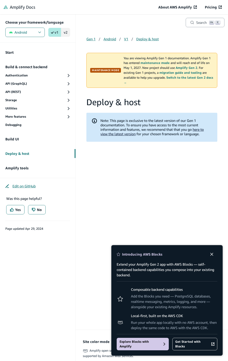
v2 (65, 32)
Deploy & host (147, 39)
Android (20, 32)
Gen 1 (91, 39)
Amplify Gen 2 (186, 68)
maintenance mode (155, 63)
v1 (56, 32)
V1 (126, 39)
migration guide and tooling (180, 73)
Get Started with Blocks (188, 344)
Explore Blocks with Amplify (134, 344)
